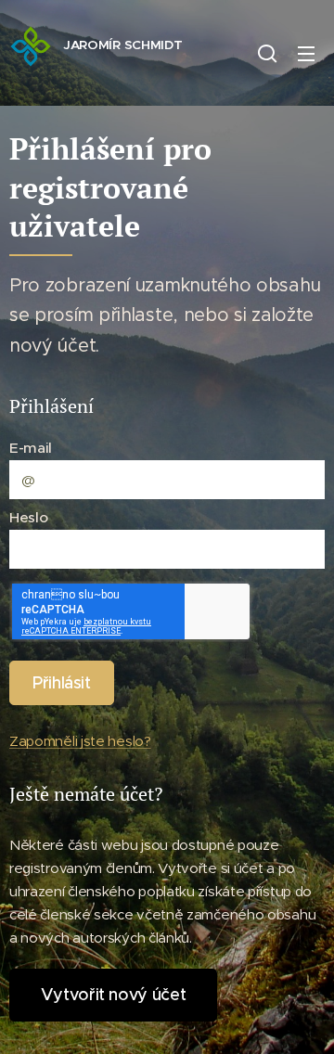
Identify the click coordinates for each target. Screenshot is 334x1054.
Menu (306, 52)
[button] (267, 53)
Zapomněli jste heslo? (80, 741)
